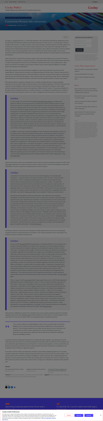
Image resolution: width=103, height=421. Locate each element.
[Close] (100, 415)
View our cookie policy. (46, 418)
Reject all (79, 415)
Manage (69, 415)
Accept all (89, 415)
